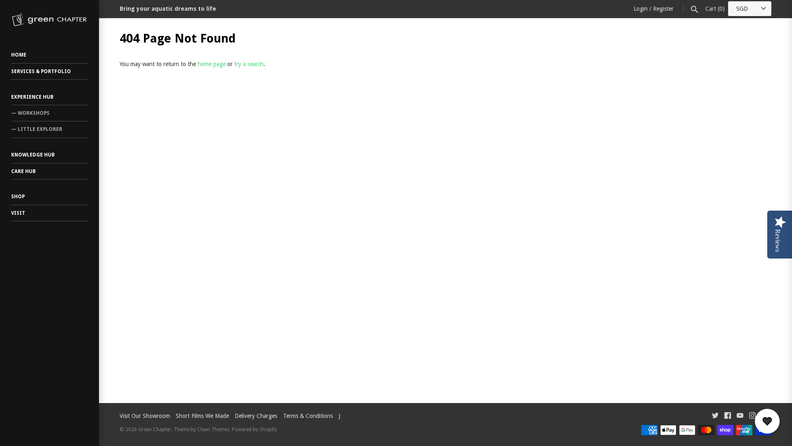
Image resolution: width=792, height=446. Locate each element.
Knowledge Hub (33, 155)
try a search (249, 64)
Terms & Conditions (308, 416)
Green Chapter (154, 429)
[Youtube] (740, 416)
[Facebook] (727, 416)
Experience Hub (32, 97)
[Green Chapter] (49, 19)
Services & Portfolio (41, 71)
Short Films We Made (202, 416)
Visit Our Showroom (145, 416)
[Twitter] (715, 416)
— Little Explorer (36, 129)
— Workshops (30, 113)
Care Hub (23, 171)
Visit (18, 213)
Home (18, 55)
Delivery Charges (256, 416)
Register (663, 8)
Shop (18, 196)
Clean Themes (213, 429)
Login (641, 8)
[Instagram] (752, 416)
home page (212, 64)
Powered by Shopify (254, 429)
